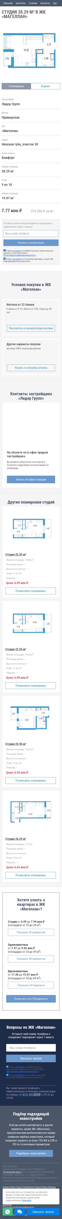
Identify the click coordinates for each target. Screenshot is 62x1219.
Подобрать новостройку (31, 1153)
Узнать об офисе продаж (31, 479)
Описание (8, 3)
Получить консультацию (31, 242)
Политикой (26, 1200)
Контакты (45, 3)
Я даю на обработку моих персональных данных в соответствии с (25, 1069)
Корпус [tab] (45, 86)
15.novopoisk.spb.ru (12, 1172)
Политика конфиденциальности (18, 1207)
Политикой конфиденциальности (19, 255)
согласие (16, 250)
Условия (33, 3)
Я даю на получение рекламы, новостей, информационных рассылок (28, 260)
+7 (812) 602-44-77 (29, 1094)
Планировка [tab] (16, 86)
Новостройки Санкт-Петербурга (18, 1187)
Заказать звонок (31, 1058)
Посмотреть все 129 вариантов (31, 998)
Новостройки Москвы (45, 1187)
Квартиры (21, 3)
